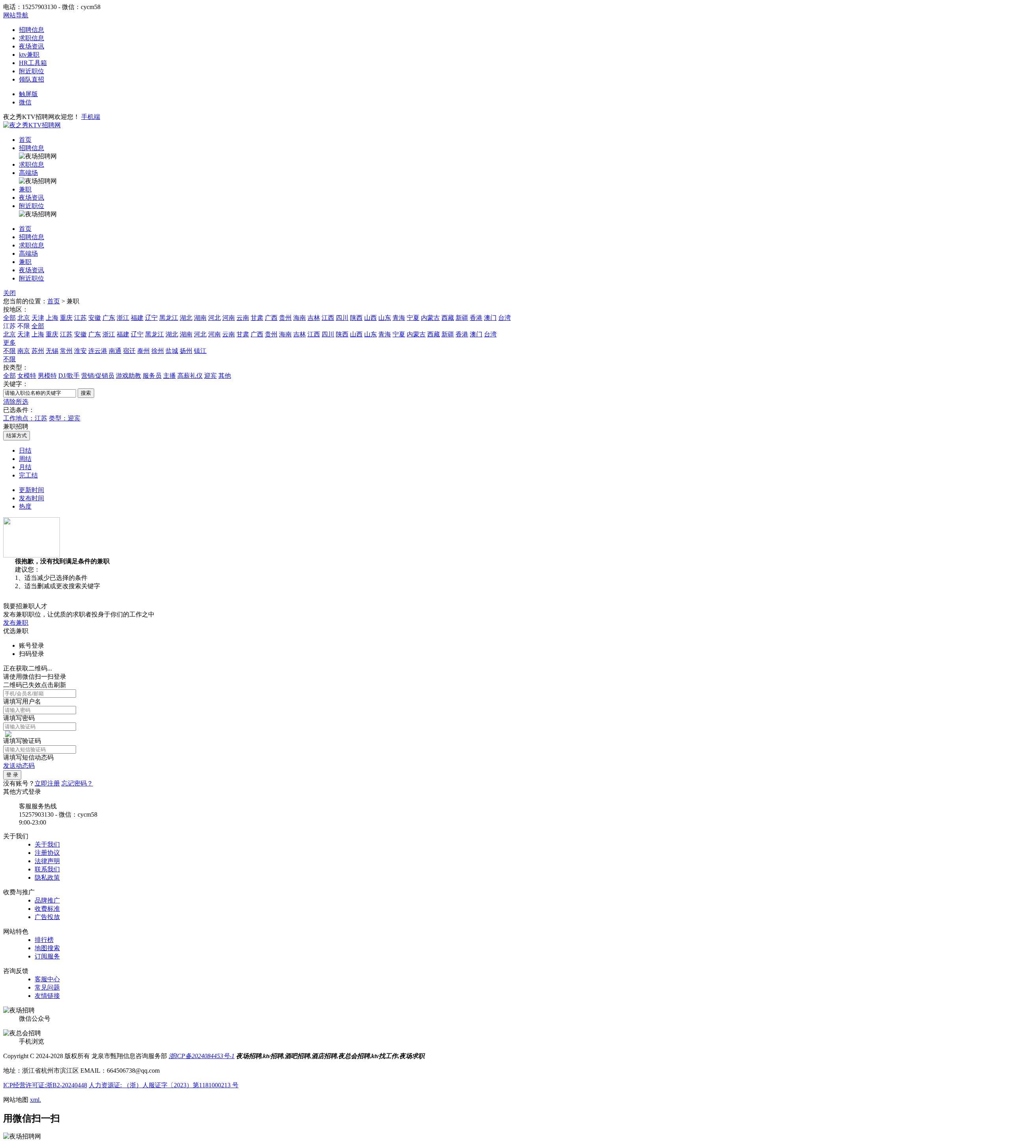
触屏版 (28, 94)
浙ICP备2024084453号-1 (202, 1056)
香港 (476, 317)
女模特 (26, 375)
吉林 (313, 317)
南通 (115, 350)
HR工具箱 (33, 62)
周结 (25, 458)
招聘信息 (31, 29)
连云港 (97, 350)
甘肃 (257, 317)
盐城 (172, 350)
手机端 (90, 116)
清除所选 (15, 401)
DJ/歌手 (69, 375)
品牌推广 (47, 900)
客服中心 (47, 979)
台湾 (504, 317)
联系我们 (47, 869)
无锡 (52, 350)
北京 (23, 317)
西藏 (447, 317)
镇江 (200, 350)
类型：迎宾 (64, 418)
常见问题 (47, 987)
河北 (214, 317)
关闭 (9, 293)
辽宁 (151, 317)
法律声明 (47, 861)
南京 (23, 350)
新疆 (462, 317)
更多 (9, 342)
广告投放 (47, 917)
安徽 (94, 317)
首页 (25, 139)
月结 (25, 467)
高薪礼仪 (190, 375)
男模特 (47, 375)
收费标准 (47, 908)
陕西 (356, 317)
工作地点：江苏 (25, 418)
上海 (52, 317)
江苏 (80, 317)
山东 (384, 317)
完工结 (28, 475)
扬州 (186, 350)
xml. (35, 1099)
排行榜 (44, 939)
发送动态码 (19, 765)
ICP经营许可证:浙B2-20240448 (45, 1085)
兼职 (25, 189)
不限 (9, 350)
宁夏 (413, 317)
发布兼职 (15, 622)
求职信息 (31, 38)
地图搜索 (47, 948)
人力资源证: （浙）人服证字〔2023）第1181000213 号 (163, 1085)
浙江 (123, 317)
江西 (328, 317)
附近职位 (31, 71)
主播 (169, 375)
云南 (242, 317)
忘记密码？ (77, 783)
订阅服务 (47, 956)
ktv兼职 (29, 54)
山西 (370, 317)
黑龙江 (168, 317)
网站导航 (15, 15)
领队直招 (31, 79)
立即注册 (47, 783)
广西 (271, 317)
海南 (299, 317)
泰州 (143, 350)
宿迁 (129, 350)
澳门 (490, 317)
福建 (137, 317)
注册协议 (47, 852)
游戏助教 (128, 375)
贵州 (285, 317)
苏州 (38, 350)
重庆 (66, 317)
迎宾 (210, 375)
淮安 (80, 350)
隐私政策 (47, 877)
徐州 (157, 350)
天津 (38, 317)
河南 (228, 317)
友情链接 (47, 995)
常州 (66, 350)
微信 (25, 102)
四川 (342, 317)
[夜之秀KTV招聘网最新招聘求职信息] (32, 125)
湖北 (186, 317)
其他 (224, 375)
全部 (9, 317)
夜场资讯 (31, 46)
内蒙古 (430, 317)
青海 (399, 317)
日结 (25, 450)
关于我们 (47, 844)
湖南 (200, 317)
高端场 (28, 172)
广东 (108, 317)
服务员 (152, 375)
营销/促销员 (97, 375)
